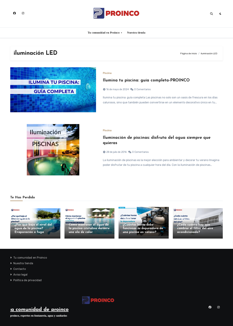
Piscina (107, 73)
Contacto (19, 269)
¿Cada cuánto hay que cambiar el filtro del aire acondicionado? (195, 228)
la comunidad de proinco (39, 309)
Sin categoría (33, 218)
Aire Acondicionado (189, 218)
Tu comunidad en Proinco (104, 32)
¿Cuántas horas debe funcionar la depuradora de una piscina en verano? (143, 228)
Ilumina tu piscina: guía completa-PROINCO (146, 80)
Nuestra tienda (136, 32)
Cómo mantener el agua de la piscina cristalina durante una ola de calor (89, 228)
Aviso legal (20, 274)
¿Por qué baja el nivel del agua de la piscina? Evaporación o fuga (33, 228)
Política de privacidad (27, 280)
